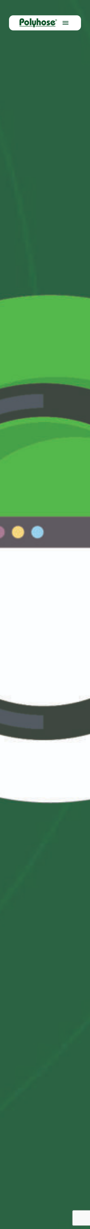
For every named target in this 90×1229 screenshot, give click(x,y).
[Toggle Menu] (65, 23)
